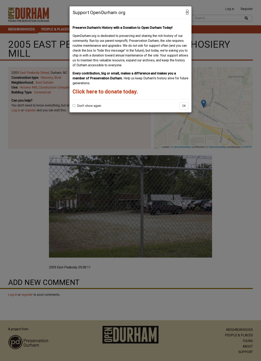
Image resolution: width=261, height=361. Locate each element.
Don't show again (88, 106)
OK (184, 105)
